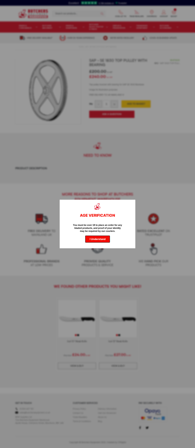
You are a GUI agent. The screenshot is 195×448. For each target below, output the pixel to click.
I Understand (97, 239)
